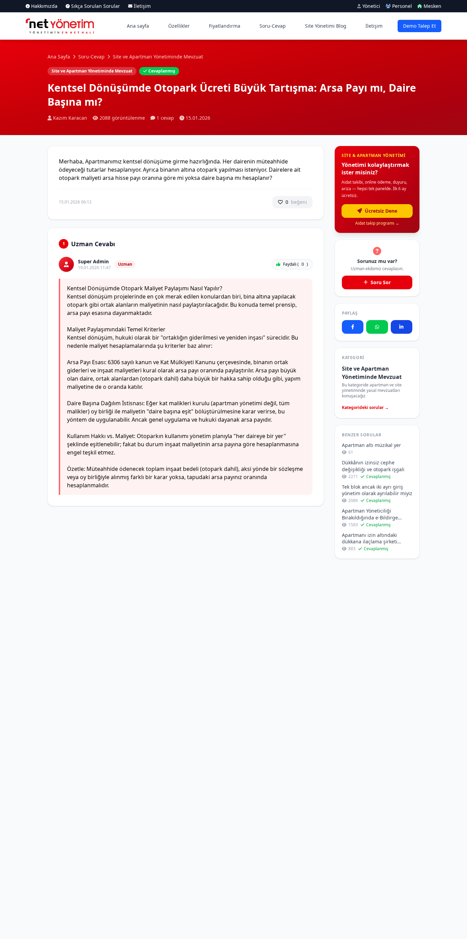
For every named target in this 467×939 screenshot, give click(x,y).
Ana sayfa (138, 26)
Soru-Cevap (272, 26)
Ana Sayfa (59, 56)
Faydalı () (295, 264)
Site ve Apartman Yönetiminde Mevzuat (158, 56)
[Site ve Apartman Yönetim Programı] (60, 26)
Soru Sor (380, 282)
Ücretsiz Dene (380, 211)
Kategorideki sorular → (365, 407)
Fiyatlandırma (224, 26)
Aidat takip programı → (377, 223)
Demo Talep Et (419, 26)
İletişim (374, 26)
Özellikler (179, 26)
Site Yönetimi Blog (325, 26)
